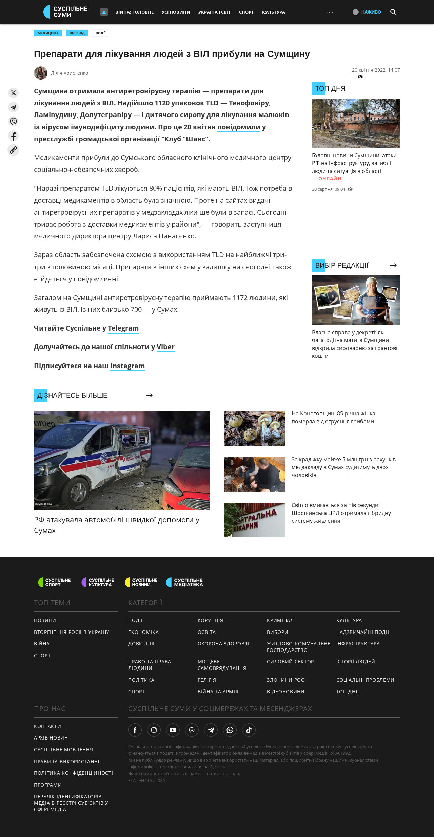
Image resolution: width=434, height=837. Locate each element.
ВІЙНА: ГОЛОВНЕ (134, 12)
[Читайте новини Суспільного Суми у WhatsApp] (230, 730)
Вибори (277, 632)
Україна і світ (214, 12)
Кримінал (280, 620)
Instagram (127, 365)
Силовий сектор (290, 661)
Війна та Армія (218, 691)
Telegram (123, 328)
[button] (13, 93)
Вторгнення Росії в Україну (72, 632)
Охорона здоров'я (223, 643)
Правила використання (67, 761)
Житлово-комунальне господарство (299, 646)
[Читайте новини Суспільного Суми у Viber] (192, 730)
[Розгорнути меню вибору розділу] (104, 12)
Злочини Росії (287, 680)
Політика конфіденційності (73, 773)
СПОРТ (42, 655)
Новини (45, 620)
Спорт (246, 12)
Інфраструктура (358, 643)
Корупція (210, 620)
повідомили (238, 126)
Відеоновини (286, 691)
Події (100, 33)
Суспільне (220, 767)
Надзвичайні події (362, 632)
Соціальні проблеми (365, 680)
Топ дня (347, 691)
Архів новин (51, 737)
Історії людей (355, 661)
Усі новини (176, 12)
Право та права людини (149, 664)
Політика (141, 680)
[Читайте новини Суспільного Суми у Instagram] (154, 730)
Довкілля (141, 643)
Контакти (47, 726)
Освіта (207, 632)
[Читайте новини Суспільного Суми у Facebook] (135, 730)
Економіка (143, 632)
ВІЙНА (42, 643)
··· (330, 11)
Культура (273, 12)
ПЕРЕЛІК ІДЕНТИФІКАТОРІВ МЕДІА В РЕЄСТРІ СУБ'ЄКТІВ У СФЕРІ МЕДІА (71, 802)
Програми (48, 785)
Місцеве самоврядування (222, 664)
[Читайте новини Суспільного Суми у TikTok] (249, 730)
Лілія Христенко (69, 73)
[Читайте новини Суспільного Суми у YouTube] (173, 730)
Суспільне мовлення (63, 749)
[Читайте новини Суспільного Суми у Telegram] (211, 730)
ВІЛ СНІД (77, 33)
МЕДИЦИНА (48, 33)
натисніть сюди (223, 773)
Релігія (207, 680)
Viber (166, 346)
